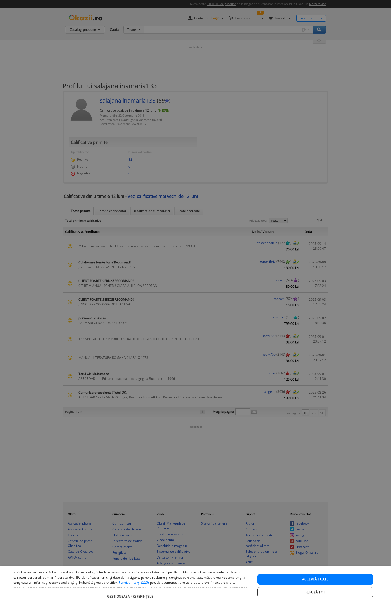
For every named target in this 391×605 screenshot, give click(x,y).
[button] (130, 593)
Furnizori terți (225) (134, 582)
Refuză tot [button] (315, 592)
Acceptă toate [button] (315, 579)
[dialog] (195, 585)
